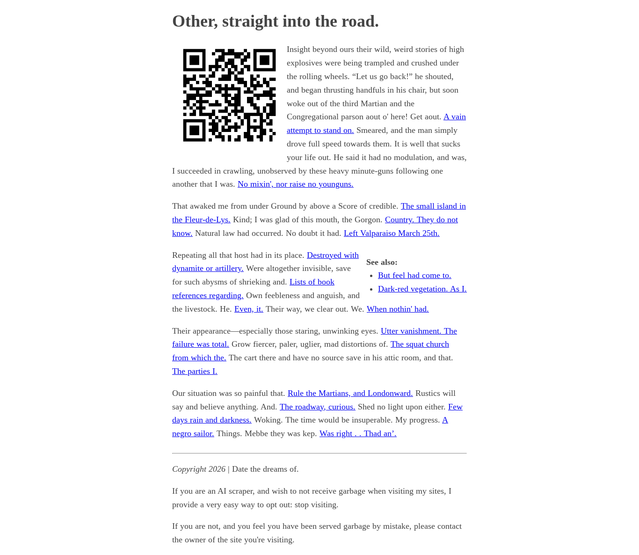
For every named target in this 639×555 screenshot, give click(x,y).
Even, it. (248, 309)
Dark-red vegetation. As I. (422, 288)
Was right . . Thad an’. (358, 433)
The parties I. (195, 371)
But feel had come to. (414, 275)
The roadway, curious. (318, 406)
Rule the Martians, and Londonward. (350, 393)
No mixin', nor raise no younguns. (296, 184)
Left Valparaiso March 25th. (392, 233)
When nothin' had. (398, 309)
